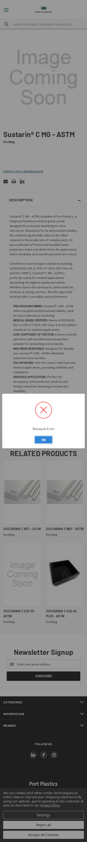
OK (43, 440)
